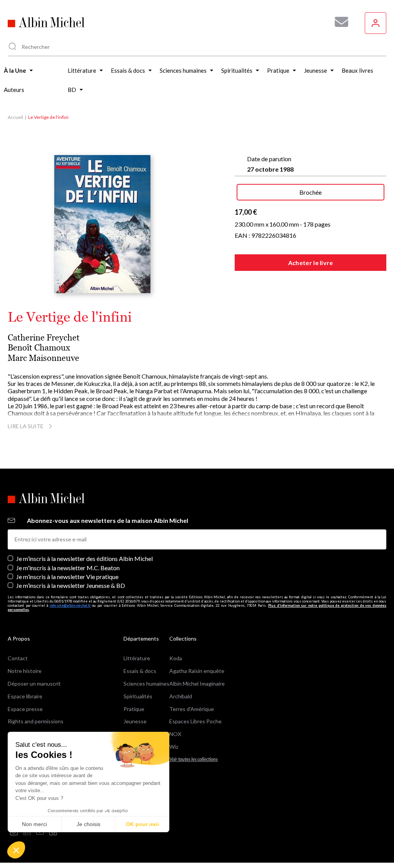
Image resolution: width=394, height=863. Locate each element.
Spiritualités (138, 696)
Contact (18, 658)
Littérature (137, 658)
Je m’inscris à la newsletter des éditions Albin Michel (84, 558)
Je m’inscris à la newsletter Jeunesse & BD (70, 585)
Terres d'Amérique (191, 709)
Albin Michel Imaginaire (197, 683)
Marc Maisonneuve (43, 358)
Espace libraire (25, 696)
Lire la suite (25, 426)
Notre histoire (25, 671)
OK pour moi (142, 824)
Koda (175, 658)
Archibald (180, 696)
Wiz (173, 746)
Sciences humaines (146, 683)
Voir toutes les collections (193, 759)
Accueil (15, 117)
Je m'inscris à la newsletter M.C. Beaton (68, 567)
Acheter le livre (310, 262)
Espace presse (25, 709)
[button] (16, 850)
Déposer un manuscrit (34, 683)
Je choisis (88, 824)
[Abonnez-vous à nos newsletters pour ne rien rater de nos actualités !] (338, 22)
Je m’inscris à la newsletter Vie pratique (67, 576)
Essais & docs (140, 671)
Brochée (310, 192)
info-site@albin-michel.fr (70, 605)
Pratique (134, 709)
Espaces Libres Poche (195, 721)
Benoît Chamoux (39, 347)
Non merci (34, 824)
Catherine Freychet (44, 337)
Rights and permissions (35, 721)
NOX (175, 734)
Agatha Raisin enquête (196, 671)
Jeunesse (135, 721)
